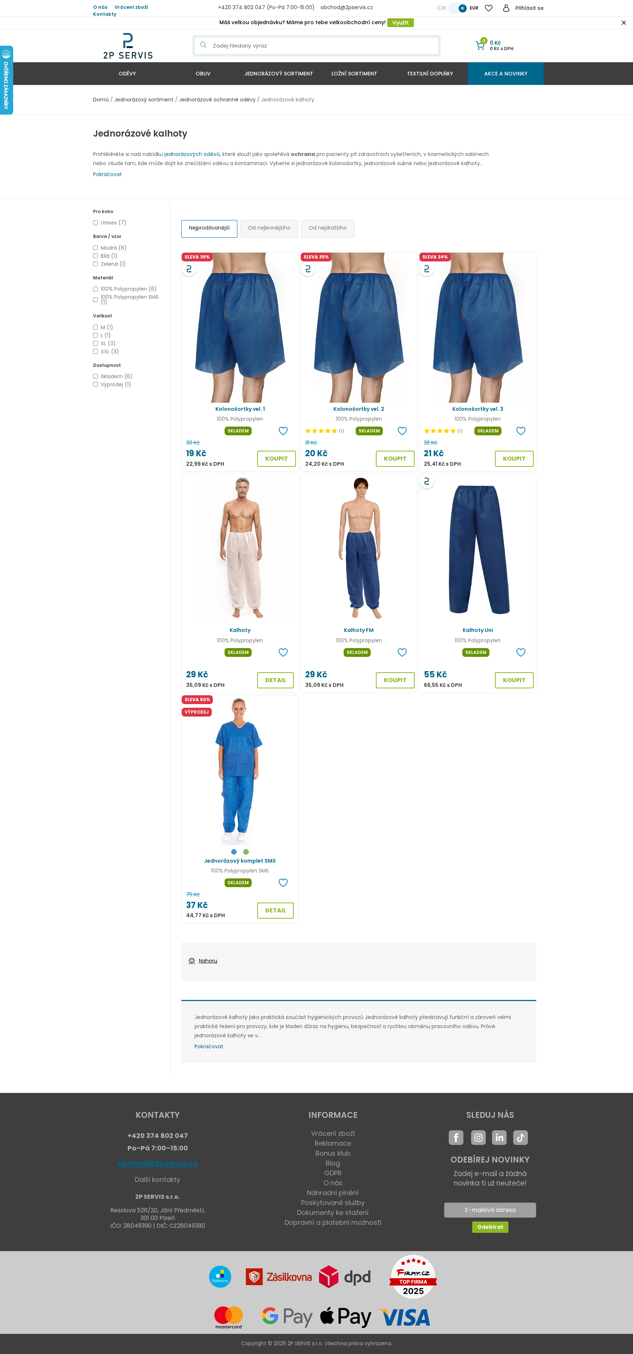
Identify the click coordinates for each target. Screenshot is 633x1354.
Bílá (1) (109, 255)
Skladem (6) (117, 376)
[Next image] (289, 328)
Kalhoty (240, 630)
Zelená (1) (113, 264)
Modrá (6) (114, 247)
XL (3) (108, 343)
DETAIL (275, 680)
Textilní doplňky (430, 73)
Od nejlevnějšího (269, 227)
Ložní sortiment (354, 73)
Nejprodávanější (209, 227)
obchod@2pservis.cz (157, 1163)
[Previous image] (191, 328)
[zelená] (246, 853)
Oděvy (127, 73)
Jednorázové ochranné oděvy (217, 99)
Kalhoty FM (359, 630)
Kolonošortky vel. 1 (240, 409)
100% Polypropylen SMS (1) (130, 299)
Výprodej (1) (116, 384)
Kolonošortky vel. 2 (358, 409)
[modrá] (233, 853)
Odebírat (490, 1227)
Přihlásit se (529, 8)
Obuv (203, 73)
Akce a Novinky (506, 73)
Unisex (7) (114, 222)
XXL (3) (110, 351)
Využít (400, 22)
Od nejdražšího (328, 227)
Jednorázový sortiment (278, 73)
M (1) (107, 327)
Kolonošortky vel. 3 (477, 409)
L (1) (106, 335)
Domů (101, 99)
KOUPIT (276, 458)
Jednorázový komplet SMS (240, 861)
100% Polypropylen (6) (129, 288)
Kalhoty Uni (478, 630)
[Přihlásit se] (506, 8)
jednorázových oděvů (192, 154)
